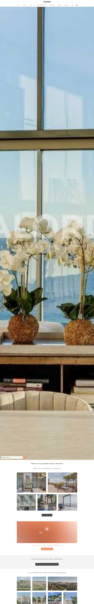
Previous (2, 233)
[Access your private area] (72, 5)
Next (92, 233)
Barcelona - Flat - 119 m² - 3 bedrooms (10, 8)
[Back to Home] (47, 2)
